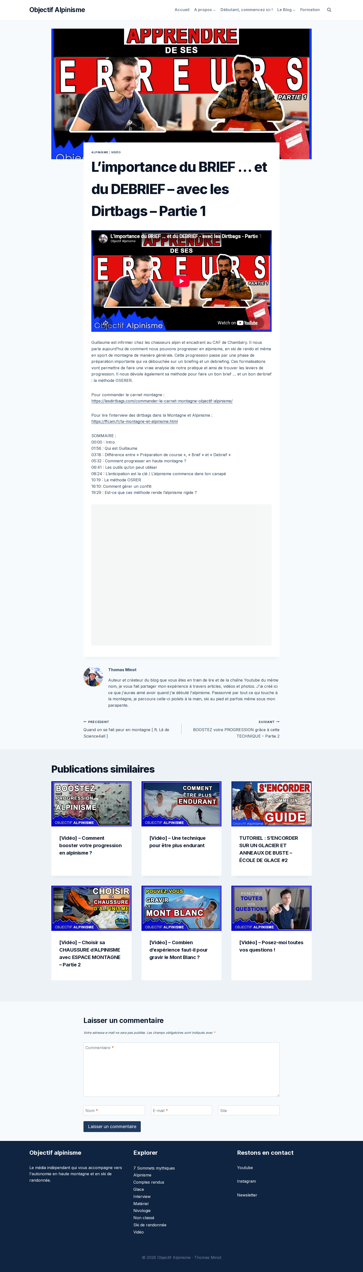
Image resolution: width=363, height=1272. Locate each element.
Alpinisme (99, 152)
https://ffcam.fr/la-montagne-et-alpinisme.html (134, 421)
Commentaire (99, 1047)
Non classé (143, 1217)
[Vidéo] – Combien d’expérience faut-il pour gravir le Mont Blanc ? (178, 949)
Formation (310, 9)
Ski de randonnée (149, 1224)
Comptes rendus (148, 1182)
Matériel (140, 1203)
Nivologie (142, 1210)
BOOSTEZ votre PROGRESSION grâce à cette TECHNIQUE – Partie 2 (236, 729)
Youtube (245, 1167)
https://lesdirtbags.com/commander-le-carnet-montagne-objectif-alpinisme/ (162, 400)
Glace (138, 1189)
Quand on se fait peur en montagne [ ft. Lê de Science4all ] (126, 729)
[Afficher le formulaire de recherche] (329, 9)
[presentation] (91, 803)
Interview (142, 1196)
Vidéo (116, 152)
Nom (91, 1110)
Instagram (246, 1181)
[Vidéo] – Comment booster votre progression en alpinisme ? (90, 845)
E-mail (160, 1110)
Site (223, 1110)
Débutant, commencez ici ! (247, 9)
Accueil (182, 9)
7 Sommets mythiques (154, 1168)
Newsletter (247, 1195)
